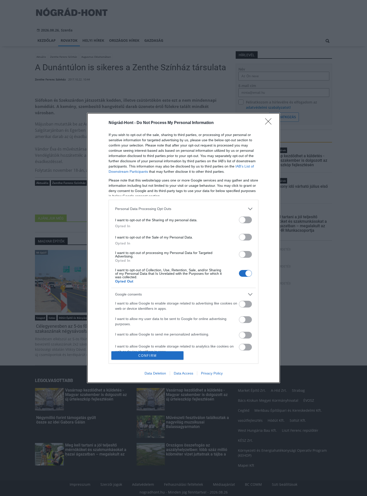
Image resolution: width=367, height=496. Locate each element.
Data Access (183, 373)
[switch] (245, 219)
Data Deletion (155, 373)
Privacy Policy (212, 373)
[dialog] (183, 248)
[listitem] (183, 209)
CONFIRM (147, 356)
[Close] (270, 123)
